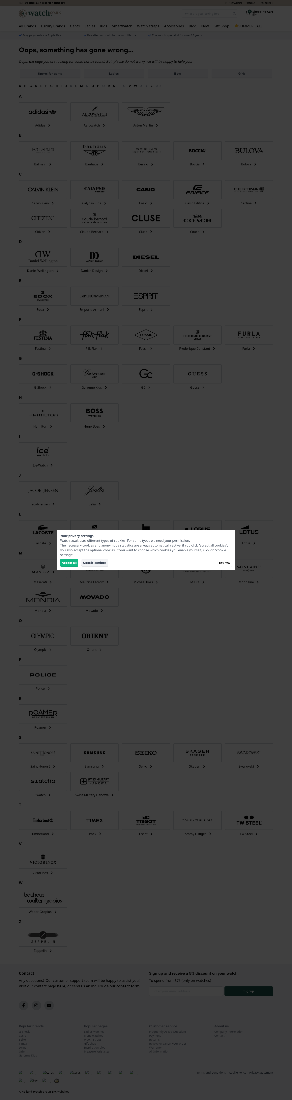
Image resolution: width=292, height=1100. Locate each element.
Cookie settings (94, 562)
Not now (224, 563)
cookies (120, 540)
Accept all (69, 562)
